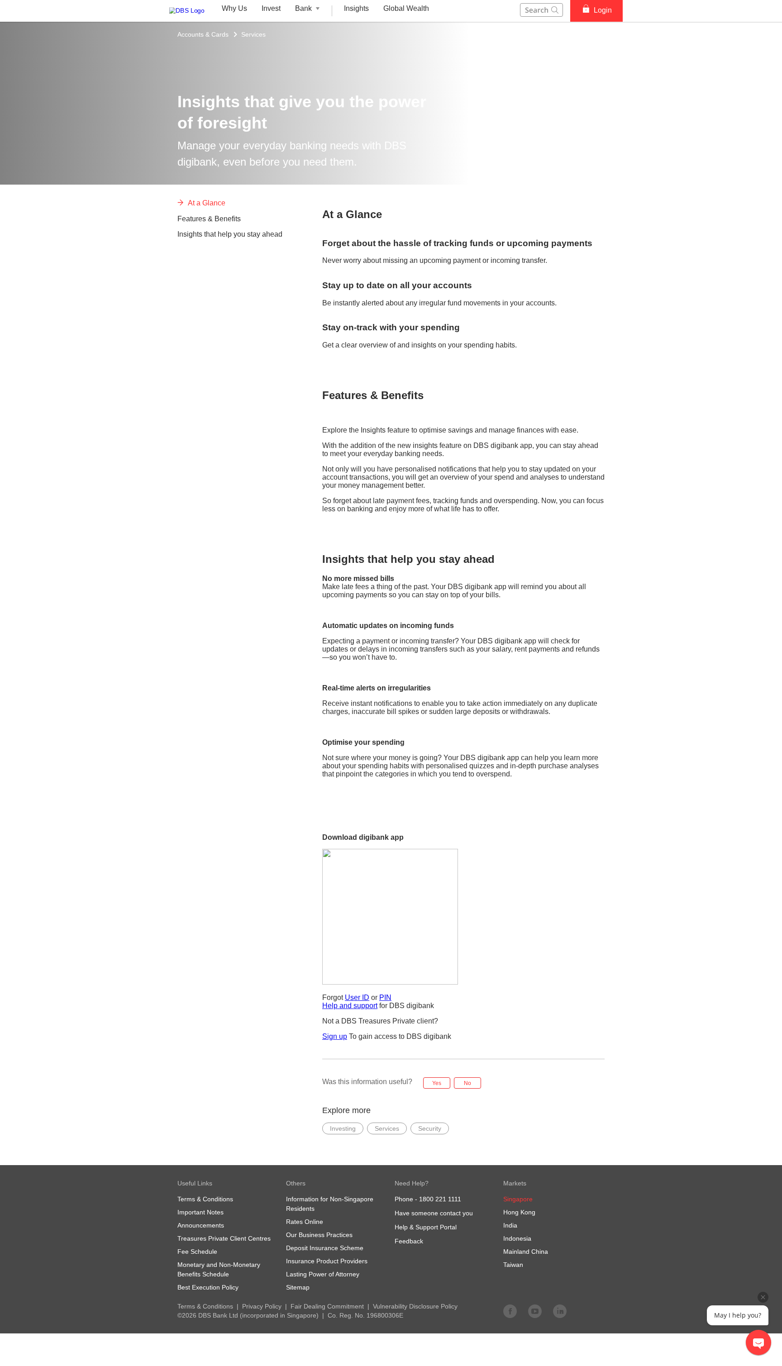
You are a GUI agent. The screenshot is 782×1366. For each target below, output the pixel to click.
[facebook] (510, 1311)
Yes (436, 1083)
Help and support (349, 1005)
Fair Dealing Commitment (327, 1306)
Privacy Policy (261, 1306)
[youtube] (535, 1311)
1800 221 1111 (440, 1199)
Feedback (409, 1241)
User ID (357, 997)
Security (429, 1128)
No (467, 1083)
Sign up (334, 1036)
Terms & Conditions (205, 1306)
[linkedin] (560, 1311)
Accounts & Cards (203, 34)
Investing (343, 1128)
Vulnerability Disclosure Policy (415, 1306)
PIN (385, 997)
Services (253, 34)
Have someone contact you (434, 1213)
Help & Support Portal (426, 1227)
